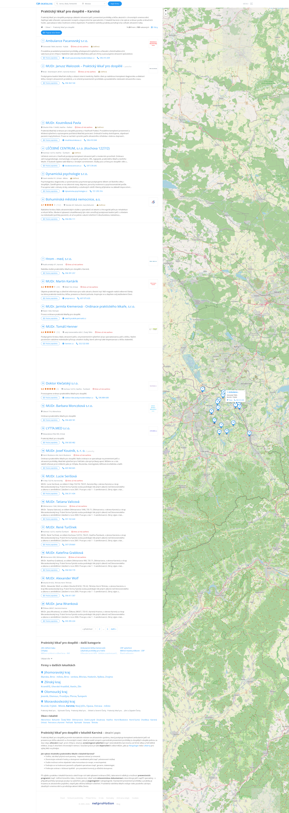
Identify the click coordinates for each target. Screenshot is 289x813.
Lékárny (147, 745)
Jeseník (44, 696)
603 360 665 (70, 468)
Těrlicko (94, 722)
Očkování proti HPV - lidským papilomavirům (99, 653)
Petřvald (69, 722)
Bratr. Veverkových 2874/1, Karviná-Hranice (59, 72)
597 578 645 (92, 165)
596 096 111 (70, 219)
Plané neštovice (126, 653)
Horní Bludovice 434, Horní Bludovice (57, 455)
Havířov (109, 720)
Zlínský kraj (52, 682)
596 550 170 (70, 570)
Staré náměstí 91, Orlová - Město (55, 178)
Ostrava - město (102, 705)
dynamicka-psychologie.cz (76, 191)
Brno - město (56, 676)
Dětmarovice (77, 720)
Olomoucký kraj (55, 692)
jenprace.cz (70, 298)
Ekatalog (47, 3)
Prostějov (64, 696)
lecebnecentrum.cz (73, 165)
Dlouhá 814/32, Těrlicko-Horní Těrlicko (57, 583)
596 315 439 (105, 58)
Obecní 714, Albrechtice (52, 411)
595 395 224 (70, 621)
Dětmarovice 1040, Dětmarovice (55, 506)
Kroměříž (45, 686)
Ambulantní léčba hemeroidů (92, 648)
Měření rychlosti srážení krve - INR (55, 653)
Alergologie (134, 745)
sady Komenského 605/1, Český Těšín (78, 332)
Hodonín (91, 676)
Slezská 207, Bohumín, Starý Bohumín (80, 205)
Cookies (135, 798)
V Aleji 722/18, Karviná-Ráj (53, 481)
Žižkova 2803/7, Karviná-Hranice (55, 608)
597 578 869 (70, 544)
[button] (235, 405)
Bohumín (56, 720)
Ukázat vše (45, 658)
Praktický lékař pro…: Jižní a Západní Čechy (124, 710)
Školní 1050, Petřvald (51, 311)
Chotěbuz (145, 720)
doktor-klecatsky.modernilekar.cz (79, 397)
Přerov (73, 696)
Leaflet (271, 8)
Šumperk (82, 696)
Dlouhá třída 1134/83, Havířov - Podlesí (57, 127)
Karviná (70, 705)
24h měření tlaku (48, 648)
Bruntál (45, 705)
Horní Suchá (134, 720)
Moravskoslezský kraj (59, 701)
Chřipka (44, 650)
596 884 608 (104, 397)
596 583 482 (70, 442)
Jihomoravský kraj (57, 672)
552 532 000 (84, 343)
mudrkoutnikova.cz (73, 140)
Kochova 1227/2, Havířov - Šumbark (56, 153)
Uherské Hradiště (60, 686)
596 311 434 (70, 493)
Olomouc (53, 696)
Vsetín (73, 686)
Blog (118, 804)
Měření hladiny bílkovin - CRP (132, 650)
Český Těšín (66, 720)
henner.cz (69, 343)
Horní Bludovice (121, 720)
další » (113, 629)
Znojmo (109, 676)
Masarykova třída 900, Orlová (54, 434)
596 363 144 (70, 83)
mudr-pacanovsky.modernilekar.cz (79, 58)
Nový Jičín (80, 705)
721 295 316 (98, 191)
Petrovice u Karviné (56, 722)
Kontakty (110, 798)
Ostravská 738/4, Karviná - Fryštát (55, 46)
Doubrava (101, 720)
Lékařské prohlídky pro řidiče (92, 650)
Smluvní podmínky (75, 798)
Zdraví (47, 27)
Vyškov (100, 676)
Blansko (45, 676)
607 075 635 (85, 298)
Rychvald (78, 722)
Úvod (62, 798)
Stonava (86, 722)
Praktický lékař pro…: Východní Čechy (55, 710)
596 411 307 (70, 595)
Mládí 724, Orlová (71, 287)
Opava (89, 705)
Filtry (156, 27)
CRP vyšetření (126, 648)
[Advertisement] (99, 103)
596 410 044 (92, 140)
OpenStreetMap (281, 8)
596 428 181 (70, 420)
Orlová (44, 722)
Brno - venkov (71, 676)
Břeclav (82, 676)
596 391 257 (70, 273)
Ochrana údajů (123, 798)
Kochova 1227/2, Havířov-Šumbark (56, 532)
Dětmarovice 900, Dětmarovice (54, 557)
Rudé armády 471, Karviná (53, 264)
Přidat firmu (91, 798)
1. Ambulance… (233, 392)
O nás (101, 798)
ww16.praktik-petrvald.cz (75, 318)
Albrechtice (46, 720)
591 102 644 (70, 519)
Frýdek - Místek (57, 705)
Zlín (79, 686)
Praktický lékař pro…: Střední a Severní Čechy (88, 710)
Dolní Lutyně (89, 720)
